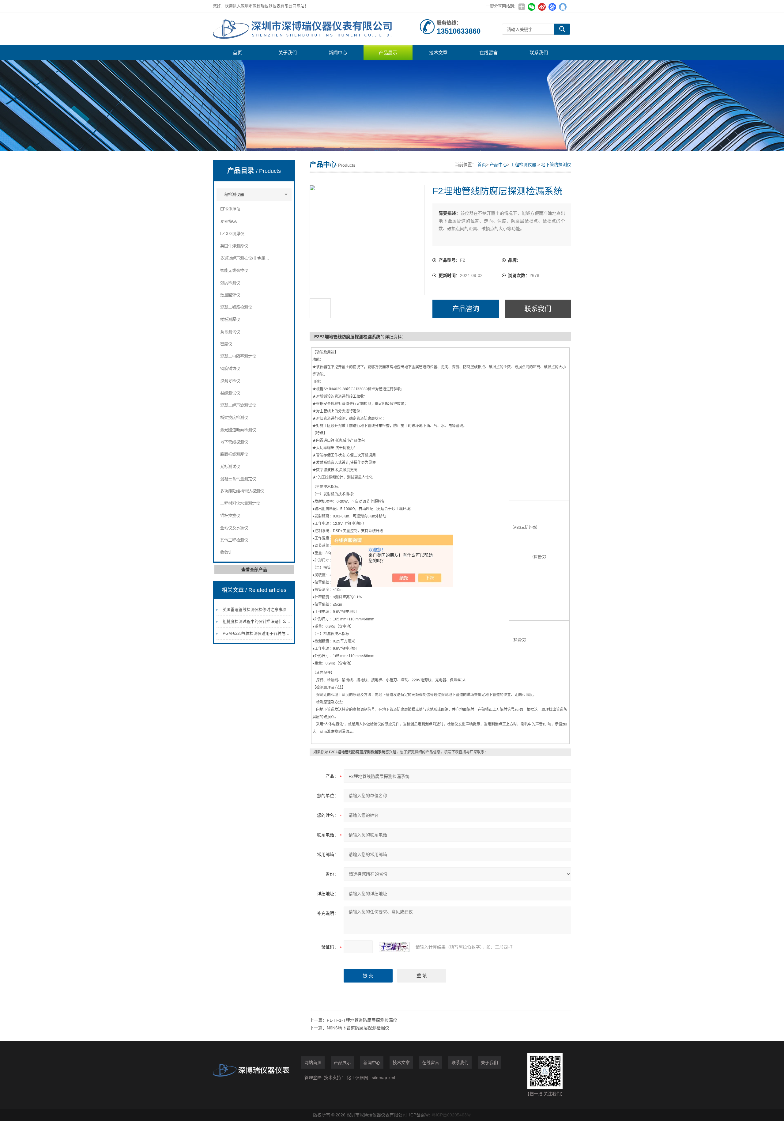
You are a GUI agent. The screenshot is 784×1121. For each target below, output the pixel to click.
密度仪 (226, 344)
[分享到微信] (531, 7)
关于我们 (287, 52)
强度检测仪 (230, 282)
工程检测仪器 (232, 194)
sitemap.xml (383, 1077)
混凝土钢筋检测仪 (236, 307)
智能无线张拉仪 (234, 270)
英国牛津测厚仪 (234, 246)
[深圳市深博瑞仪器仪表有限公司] (305, 29)
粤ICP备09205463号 (451, 1114)
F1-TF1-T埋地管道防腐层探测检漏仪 (362, 1020)
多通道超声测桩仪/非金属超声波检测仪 (245, 258)
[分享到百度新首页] (552, 7)
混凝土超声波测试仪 (238, 405)
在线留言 (488, 52)
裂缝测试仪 (230, 393)
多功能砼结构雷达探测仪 (242, 491)
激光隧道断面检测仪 (238, 429)
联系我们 (539, 52)
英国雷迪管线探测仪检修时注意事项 (254, 609)
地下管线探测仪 (234, 442)
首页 (237, 52)
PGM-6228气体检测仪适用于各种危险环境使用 (264, 633)
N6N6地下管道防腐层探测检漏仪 (358, 1027)
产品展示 (388, 52)
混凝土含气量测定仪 (238, 478)
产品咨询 (465, 308)
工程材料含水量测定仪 (240, 503)
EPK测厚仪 (230, 209)
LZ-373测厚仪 (232, 233)
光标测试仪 (230, 466)
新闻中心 (338, 52)
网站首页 (313, 1062)
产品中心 (498, 164)
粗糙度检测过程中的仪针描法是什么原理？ (260, 621)
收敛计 (226, 552)
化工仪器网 (357, 1077)
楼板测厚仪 (230, 319)
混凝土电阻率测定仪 (238, 356)
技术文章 (438, 52)
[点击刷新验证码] (394, 947)
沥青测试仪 (230, 331)
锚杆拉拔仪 (230, 515)
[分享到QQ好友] (562, 7)
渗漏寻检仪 (230, 380)
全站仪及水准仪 (234, 527)
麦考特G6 (228, 221)
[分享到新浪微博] (541, 7)
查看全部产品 (254, 569)
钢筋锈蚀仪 (230, 368)
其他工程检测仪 (234, 540)
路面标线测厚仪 (234, 454)
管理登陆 (313, 1077)
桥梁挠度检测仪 (234, 417)
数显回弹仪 (230, 295)
